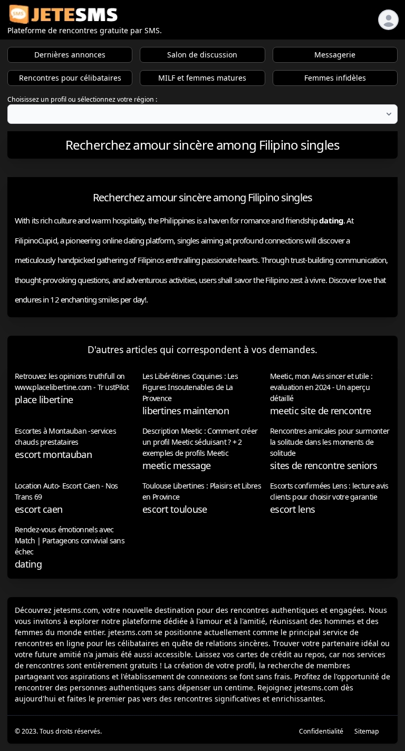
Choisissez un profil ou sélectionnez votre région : (82, 99)
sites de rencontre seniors (323, 465)
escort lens (292, 509)
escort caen (38, 509)
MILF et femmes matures (202, 78)
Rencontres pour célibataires (70, 78)
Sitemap (366, 731)
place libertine (44, 399)
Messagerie (334, 55)
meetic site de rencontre (320, 410)
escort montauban (53, 454)
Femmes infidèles (335, 78)
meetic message (176, 465)
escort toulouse (174, 509)
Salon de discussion (202, 55)
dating (28, 564)
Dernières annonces (69, 55)
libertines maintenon (185, 410)
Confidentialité (321, 731)
